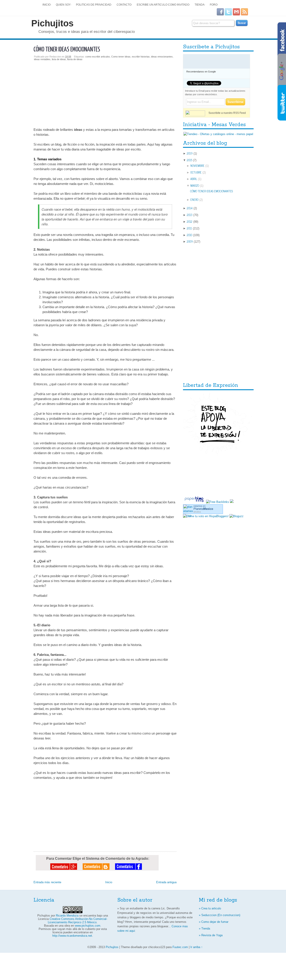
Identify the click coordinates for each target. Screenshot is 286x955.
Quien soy (63, 4)
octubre (196, 172)
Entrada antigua (166, 882)
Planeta (203, 508)
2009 (190, 241)
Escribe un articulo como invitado (163, 4)
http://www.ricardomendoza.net (72, 935)
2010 (189, 235)
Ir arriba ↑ (196, 947)
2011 (189, 228)
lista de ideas (59, 59)
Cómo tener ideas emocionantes (67, 50)
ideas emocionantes (162, 56)
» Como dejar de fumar (213, 921)
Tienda (199, 4)
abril (193, 178)
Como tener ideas (120, 56)
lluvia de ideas (74, 59)
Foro (213, 4)
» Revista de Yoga (211, 935)
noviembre (197, 165)
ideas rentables (42, 59)
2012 (189, 221)
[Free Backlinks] (217, 502)
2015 (189, 160)
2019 (190, 153)
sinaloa (197, 511)
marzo (194, 185)
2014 (190, 208)
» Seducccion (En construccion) (219, 915)
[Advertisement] (105, 92)
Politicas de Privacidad (93, 4)
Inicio (46, 4)
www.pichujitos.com (87, 925)
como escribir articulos (97, 56)
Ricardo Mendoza (67, 915)
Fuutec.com (180, 947)
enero (194, 199)
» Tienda (204, 928)
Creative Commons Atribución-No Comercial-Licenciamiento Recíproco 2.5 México (77, 920)
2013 (189, 214)
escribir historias (141, 56)
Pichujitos (52, 23)
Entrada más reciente (47, 882)
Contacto (124, 4)
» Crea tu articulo (210, 908)
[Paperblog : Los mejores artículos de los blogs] (194, 502)
